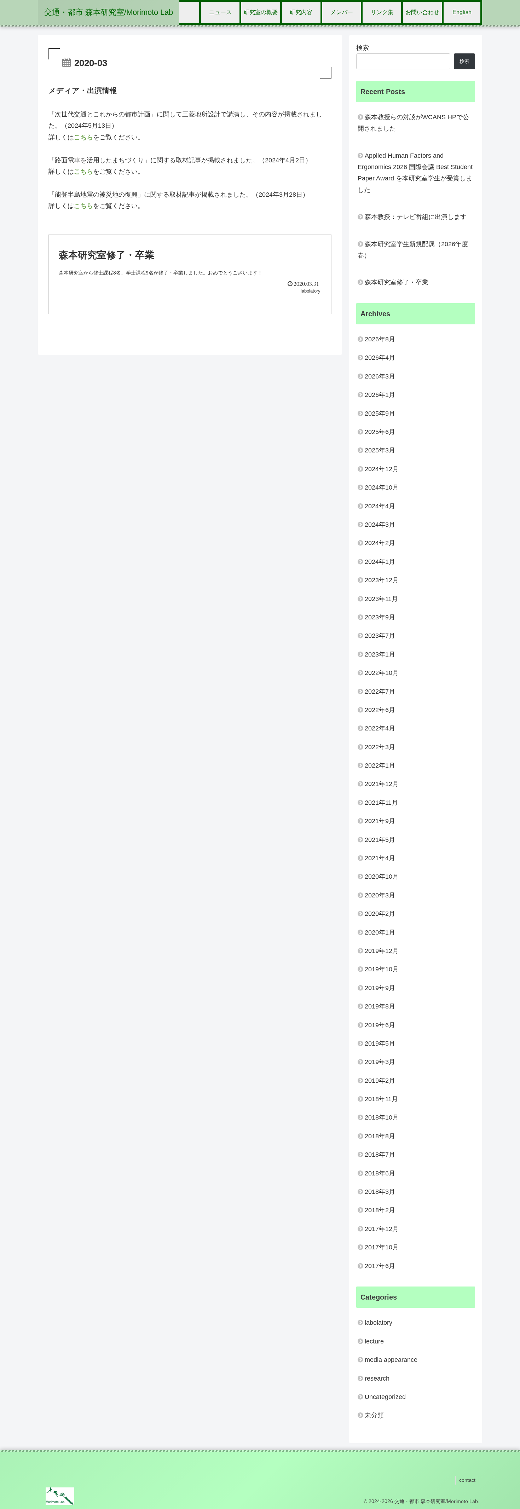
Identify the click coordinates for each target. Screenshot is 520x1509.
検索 (362, 47)
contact (467, 1480)
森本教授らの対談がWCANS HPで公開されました (413, 123)
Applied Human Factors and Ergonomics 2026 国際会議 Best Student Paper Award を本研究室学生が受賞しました (415, 172)
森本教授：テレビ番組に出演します (416, 216)
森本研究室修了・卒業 (396, 282)
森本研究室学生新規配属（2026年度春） (413, 250)
